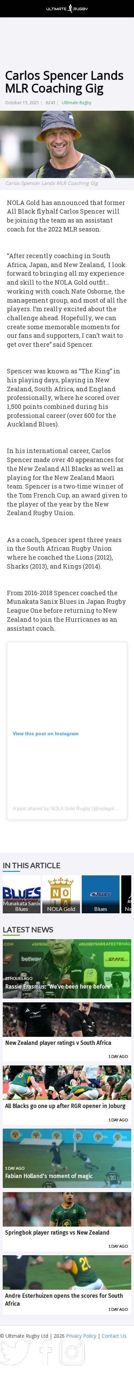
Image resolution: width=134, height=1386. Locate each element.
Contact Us (114, 1336)
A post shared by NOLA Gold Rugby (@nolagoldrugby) (72, 808)
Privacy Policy (81, 1336)
